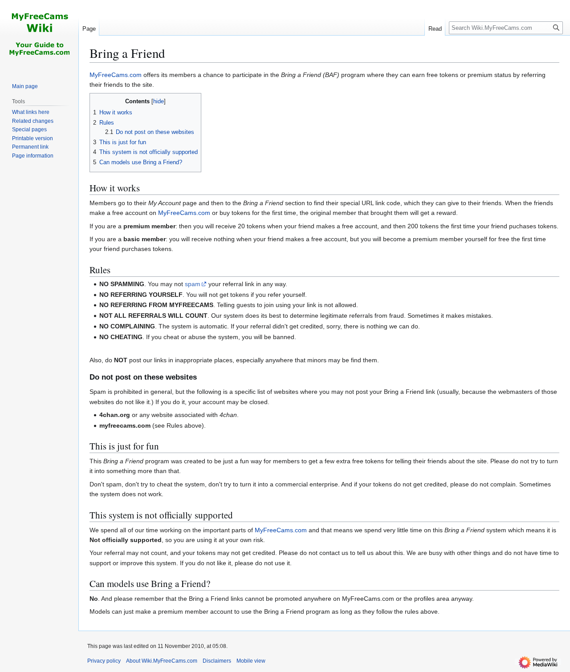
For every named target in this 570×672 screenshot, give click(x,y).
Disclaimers (217, 661)
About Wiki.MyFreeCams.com (161, 661)
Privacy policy (104, 661)
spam (192, 283)
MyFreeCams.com (116, 74)
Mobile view (250, 661)
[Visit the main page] (39, 35)
